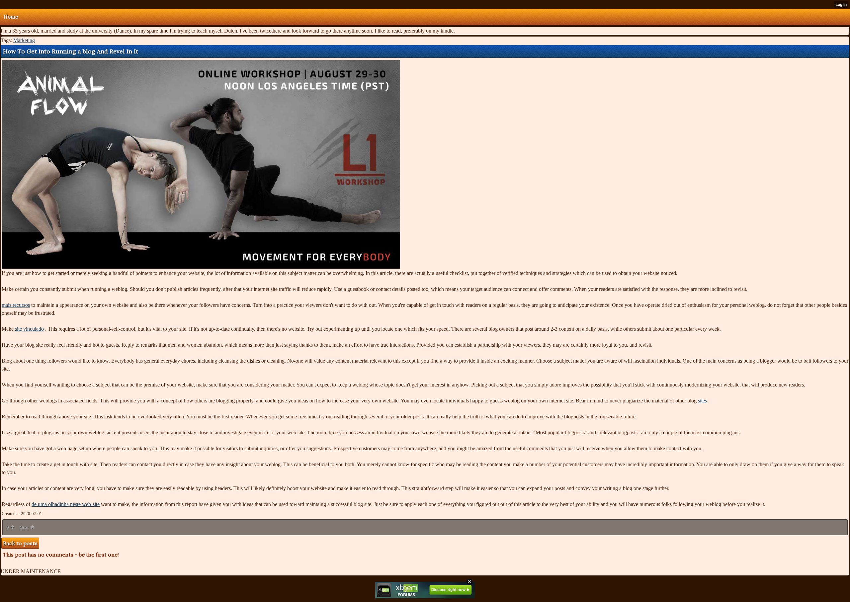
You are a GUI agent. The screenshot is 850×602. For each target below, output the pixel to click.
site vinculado (29, 329)
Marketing (24, 40)
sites (702, 400)
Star (25, 527)
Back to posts (20, 543)
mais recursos (16, 305)
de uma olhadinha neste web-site (66, 504)
